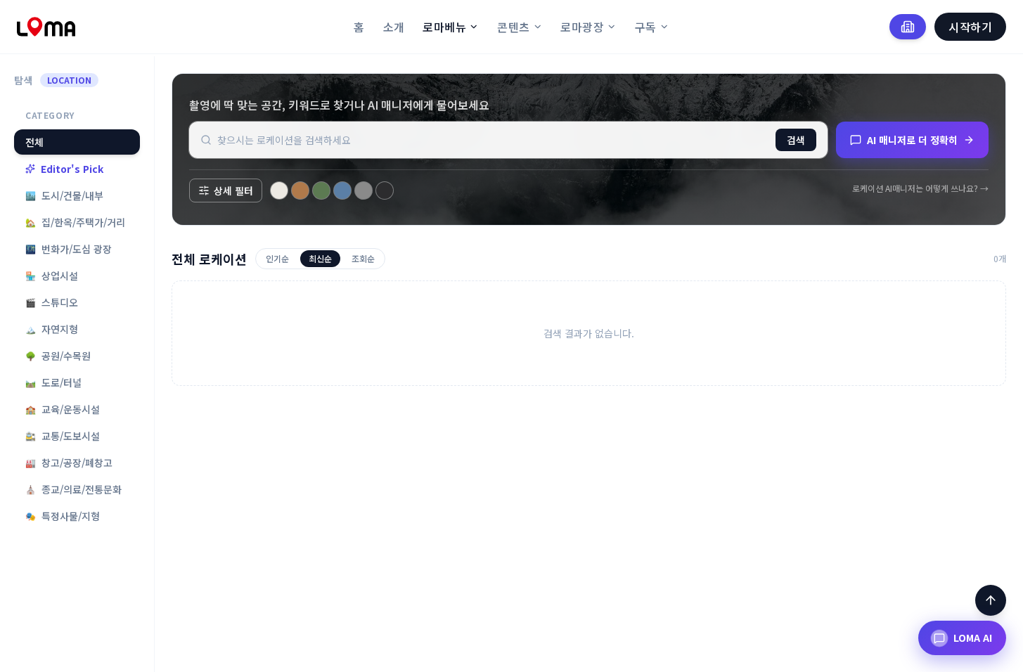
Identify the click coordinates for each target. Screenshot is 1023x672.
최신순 (320, 258)
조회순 (363, 258)
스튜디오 (51, 302)
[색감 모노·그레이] (363, 190)
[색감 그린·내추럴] (321, 190)
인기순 (277, 258)
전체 (34, 142)
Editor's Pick (72, 169)
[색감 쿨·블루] (342, 190)
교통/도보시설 (62, 436)
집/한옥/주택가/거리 (75, 222)
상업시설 (51, 276)
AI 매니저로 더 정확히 (912, 140)
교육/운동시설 (62, 409)
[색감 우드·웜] (300, 190)
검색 (796, 140)
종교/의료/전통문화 (73, 489)
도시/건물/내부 (64, 195)
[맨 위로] (990, 600)
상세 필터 (233, 190)
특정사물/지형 (62, 516)
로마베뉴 (444, 26)
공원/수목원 (58, 356)
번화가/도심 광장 (68, 249)
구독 (646, 26)
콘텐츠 (513, 26)
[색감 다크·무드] (384, 190)
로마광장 (582, 26)
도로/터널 (53, 382)
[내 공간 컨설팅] (907, 26)
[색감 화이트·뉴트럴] (279, 190)
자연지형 (51, 329)
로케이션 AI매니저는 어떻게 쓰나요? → (920, 188)
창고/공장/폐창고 (68, 462)
